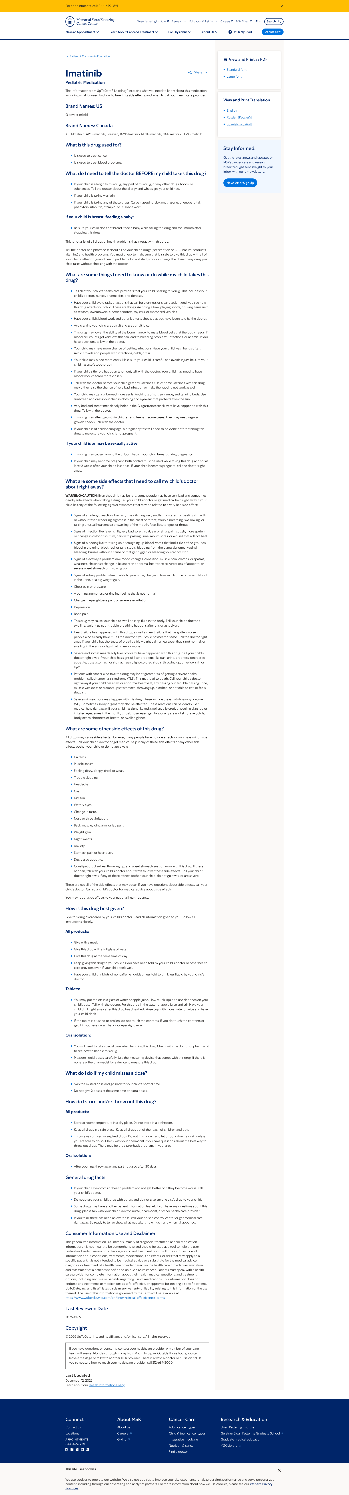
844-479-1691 (108, 6)
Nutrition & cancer (182, 1445)
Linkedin (87, 1449)
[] (239, 117)
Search (271, 21)
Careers (123, 1433)
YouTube (82, 1449)
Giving (122, 1439)
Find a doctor (178, 1451)
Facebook (72, 1449)
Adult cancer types (182, 1427)
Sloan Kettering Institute (237, 1427)
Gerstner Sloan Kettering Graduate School (251, 1433)
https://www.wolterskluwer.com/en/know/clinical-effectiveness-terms (115, 1297)
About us (123, 1427)
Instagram (66, 1449)
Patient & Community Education (90, 56)
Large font (234, 76)
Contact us (73, 1427)
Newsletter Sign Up (240, 183)
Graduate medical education (241, 1439)
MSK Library (229, 1445)
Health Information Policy (107, 1385)
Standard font (236, 69)
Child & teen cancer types (187, 1433)
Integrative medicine (183, 1439)
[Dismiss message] (282, 6)
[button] (179, 21)
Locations (72, 1433)
